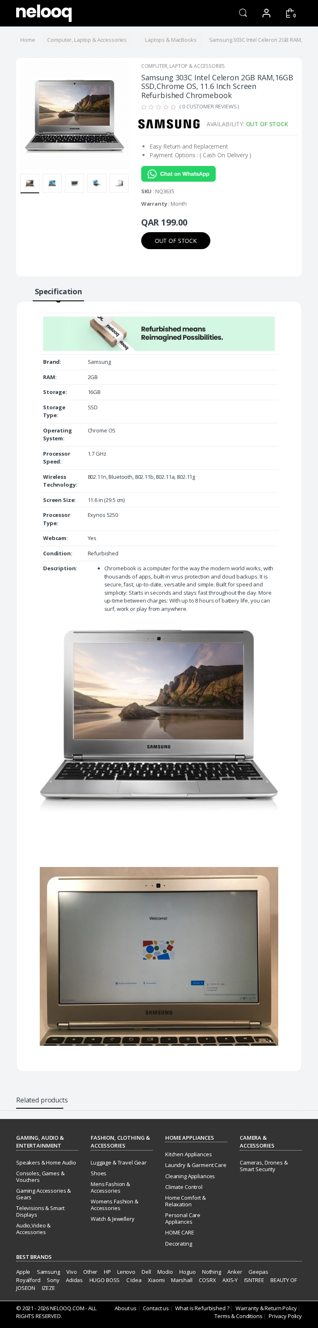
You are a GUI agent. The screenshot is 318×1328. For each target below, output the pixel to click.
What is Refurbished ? (202, 1308)
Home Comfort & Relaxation (185, 1201)
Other (90, 1271)
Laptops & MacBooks (170, 39)
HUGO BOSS (104, 1280)
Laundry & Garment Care (195, 1165)
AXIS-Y (230, 1280)
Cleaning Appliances (190, 1176)
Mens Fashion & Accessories (110, 1187)
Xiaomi (156, 1280)
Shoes (98, 1173)
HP (107, 1271)
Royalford (28, 1280)
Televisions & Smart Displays (40, 1211)
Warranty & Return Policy (266, 1308)
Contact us (156, 1308)
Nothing (211, 1271)
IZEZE (48, 1288)
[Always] (44, 13)
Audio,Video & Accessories (33, 1229)
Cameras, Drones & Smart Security (264, 1166)
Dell (146, 1271)
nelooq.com (67, 1308)
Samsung (48, 1271)
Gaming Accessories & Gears (43, 1194)
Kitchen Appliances (188, 1154)
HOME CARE (179, 1232)
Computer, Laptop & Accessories (87, 39)
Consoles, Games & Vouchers (40, 1177)
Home (27, 39)
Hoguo (187, 1271)
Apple (23, 1271)
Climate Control (183, 1187)
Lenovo (126, 1271)
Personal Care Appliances (182, 1218)
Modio (165, 1271)
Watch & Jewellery (113, 1218)
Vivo (71, 1271)
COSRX (207, 1280)
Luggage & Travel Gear (119, 1162)
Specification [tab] (58, 291)
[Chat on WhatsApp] (178, 176)
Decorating (178, 1243)
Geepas (258, 1271)
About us (126, 1308)
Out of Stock (176, 241)
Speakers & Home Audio (46, 1162)
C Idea (134, 1280)
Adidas (74, 1280)
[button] (243, 12)
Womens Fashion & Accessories (114, 1205)
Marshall (182, 1280)
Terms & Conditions (238, 1316)
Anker (234, 1271)
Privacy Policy (285, 1316)
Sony (53, 1280)
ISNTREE (254, 1280)
